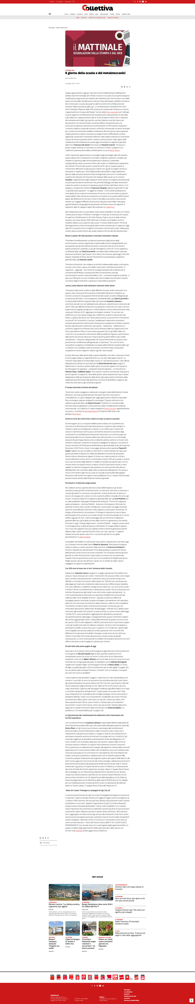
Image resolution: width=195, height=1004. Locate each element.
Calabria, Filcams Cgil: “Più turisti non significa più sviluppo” (130, 911)
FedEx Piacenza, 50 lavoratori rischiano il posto (127, 922)
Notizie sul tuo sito (130, 996)
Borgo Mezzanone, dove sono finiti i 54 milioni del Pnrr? (97, 905)
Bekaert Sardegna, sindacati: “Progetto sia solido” (54, 943)
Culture (112, 14)
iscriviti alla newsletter (97, 17)
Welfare (91, 14)
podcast (84, 17)
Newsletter (68, 1)
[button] (122, 87)
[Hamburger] (50, 14)
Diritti (86, 14)
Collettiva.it (54, 995)
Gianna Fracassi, (110, 408)
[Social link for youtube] (143, 1)
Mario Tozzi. (76, 414)
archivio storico (113, 17)
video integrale (84, 537)
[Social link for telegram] (145, 1)
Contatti (51, 1)
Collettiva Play (126, 14)
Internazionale (104, 14)
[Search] (74, 2)
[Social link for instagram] (140, 1)
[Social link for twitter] (135, 1)
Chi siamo (127, 990)
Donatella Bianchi (91, 411)
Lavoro (66, 14)
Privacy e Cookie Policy (131, 1000)
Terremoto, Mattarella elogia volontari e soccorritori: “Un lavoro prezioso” (89, 943)
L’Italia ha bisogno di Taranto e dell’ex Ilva (72, 941)
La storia (127, 998)
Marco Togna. (115, 150)
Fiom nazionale (112, 112)
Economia (80, 14)
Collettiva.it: (110, 207)
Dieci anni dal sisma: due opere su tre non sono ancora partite (130, 899)
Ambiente (72, 14)
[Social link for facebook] (137, 1)
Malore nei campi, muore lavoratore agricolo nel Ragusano (106, 942)
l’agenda (79, 831)
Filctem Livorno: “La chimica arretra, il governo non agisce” (64, 905)
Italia (96, 14)
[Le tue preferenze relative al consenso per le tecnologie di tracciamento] (191, 1000)
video (78, 17)
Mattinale (46, 843)
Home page (51, 27)
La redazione (59, 1)
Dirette (118, 14)
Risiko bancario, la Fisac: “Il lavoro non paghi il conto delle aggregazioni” (130, 934)
